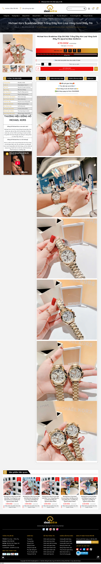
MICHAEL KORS (21, 82)
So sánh (2, 563)
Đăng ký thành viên (65, 545)
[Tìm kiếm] (84, 8)
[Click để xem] (18, 49)
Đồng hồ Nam (37, 16)
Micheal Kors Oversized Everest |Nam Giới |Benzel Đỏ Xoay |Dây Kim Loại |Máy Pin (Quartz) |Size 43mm (69, 499)
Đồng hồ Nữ (25, 16)
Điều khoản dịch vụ (65, 552)
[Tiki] (84, 549)
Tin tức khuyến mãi (75, 16)
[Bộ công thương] (87, 553)
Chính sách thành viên (49, 549)
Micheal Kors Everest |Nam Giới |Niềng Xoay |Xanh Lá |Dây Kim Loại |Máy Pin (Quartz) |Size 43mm (88, 499)
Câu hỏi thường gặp (65, 554)
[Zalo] (44, 529)
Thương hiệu (15, 16)
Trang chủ (6, 16)
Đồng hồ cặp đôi (48, 16)
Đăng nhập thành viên (66, 547)
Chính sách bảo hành (49, 541)
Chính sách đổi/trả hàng (50, 543)
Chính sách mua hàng (49, 539)
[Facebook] (47, 529)
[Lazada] (81, 549)
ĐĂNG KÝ (95, 542)
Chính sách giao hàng (49, 545)
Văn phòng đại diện (28, 8)
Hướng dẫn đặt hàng (65, 539)
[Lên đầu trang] (98, 553)
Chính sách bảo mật (48, 552)
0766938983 (75, 91)
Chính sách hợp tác (48, 554)
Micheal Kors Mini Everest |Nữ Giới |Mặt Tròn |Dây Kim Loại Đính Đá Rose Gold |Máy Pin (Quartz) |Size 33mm (12, 499)
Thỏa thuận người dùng (66, 549)
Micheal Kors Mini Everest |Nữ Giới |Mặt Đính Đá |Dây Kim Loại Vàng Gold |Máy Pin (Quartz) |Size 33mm (31, 499)
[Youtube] (50, 529)
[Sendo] (87, 549)
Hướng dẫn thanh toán (66, 543)
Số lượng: (38, 64)
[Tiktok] (54, 529)
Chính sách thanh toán (49, 547)
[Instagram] (57, 529)
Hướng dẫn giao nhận (66, 541)
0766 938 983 (14, 8)
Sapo (79, 561)
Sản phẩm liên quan (18, 472)
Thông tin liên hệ (87, 16)
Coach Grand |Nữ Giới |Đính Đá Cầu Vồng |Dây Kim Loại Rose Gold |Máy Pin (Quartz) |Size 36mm (16, 559)
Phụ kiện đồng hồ (62, 16)
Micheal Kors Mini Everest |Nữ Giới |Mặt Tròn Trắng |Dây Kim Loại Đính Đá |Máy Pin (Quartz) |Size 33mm (50, 499)
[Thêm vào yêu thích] (96, 69)
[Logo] (50, 8)
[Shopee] (77, 549)
